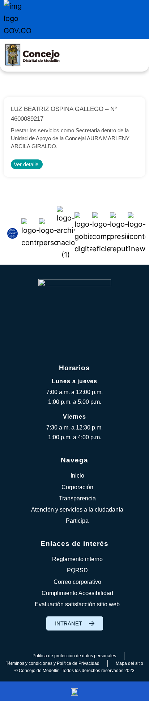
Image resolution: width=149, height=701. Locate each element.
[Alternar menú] (135, 55)
